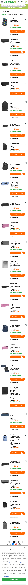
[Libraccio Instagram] (16, 545)
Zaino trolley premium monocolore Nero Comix (15, 503)
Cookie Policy (5, 576)
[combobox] (13, 5)
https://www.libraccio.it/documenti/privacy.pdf (15, 563)
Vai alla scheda (14, 34)
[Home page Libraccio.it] (10, 2)
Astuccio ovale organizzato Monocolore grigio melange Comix (15, 483)
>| (21, 542)
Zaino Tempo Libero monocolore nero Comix (15, 104)
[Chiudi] (24, 547)
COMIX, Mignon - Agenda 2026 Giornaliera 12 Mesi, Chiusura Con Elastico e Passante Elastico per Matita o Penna (15, 392)
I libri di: (3, 14)
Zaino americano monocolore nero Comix (15, 145)
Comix (14, 24)
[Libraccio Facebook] (13, 545)
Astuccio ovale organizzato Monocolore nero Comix (15, 42)
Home (2, 11)
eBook (13, 7)
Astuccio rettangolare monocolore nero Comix (15, 125)
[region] (14, 565)
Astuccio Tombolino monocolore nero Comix (15, 204)
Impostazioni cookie (14, 583)
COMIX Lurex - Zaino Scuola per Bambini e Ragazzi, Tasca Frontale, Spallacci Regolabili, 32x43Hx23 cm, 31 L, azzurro (15, 439)
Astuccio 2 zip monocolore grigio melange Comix (15, 243)
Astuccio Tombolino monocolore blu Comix (14, 416)
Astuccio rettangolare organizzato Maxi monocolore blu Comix (15, 368)
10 (17, 542)
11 (19, 542)
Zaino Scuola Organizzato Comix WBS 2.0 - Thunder (14, 21)
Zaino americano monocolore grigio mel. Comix (15, 523)
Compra (14, 31)
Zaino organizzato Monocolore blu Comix (15, 326)
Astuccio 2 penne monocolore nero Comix (15, 462)
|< (6, 542)
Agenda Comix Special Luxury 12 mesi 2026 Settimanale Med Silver (15, 264)
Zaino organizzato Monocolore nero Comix (15, 164)
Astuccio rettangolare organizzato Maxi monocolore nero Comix (15, 63)
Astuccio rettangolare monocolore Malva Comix (15, 347)
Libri (9, 7)
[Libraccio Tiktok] (19, 545)
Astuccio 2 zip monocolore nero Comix (15, 84)
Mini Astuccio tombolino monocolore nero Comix (15, 286)
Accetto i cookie (14, 579)
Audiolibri (20, 7)
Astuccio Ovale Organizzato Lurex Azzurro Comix (15, 184)
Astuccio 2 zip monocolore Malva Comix (15, 224)
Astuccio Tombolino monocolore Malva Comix (15, 306)
